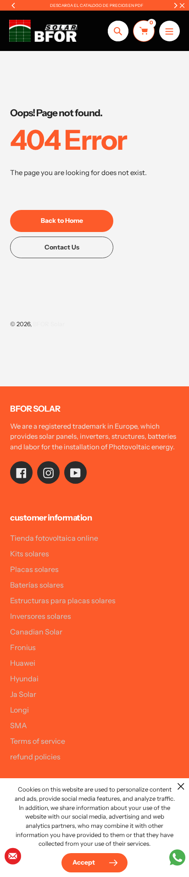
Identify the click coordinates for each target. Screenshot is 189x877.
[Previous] (13, 5)
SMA (18, 725)
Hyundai (24, 678)
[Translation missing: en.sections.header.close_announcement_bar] (182, 5)
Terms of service (37, 741)
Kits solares (29, 553)
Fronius (23, 647)
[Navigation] (169, 31)
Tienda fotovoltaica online (54, 538)
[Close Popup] (181, 786)
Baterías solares (37, 584)
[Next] (175, 5)
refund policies (35, 756)
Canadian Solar (36, 631)
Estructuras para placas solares (63, 600)
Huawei (22, 663)
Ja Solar (23, 694)
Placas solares (34, 569)
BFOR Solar (49, 324)
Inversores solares (40, 616)
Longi (19, 709)
